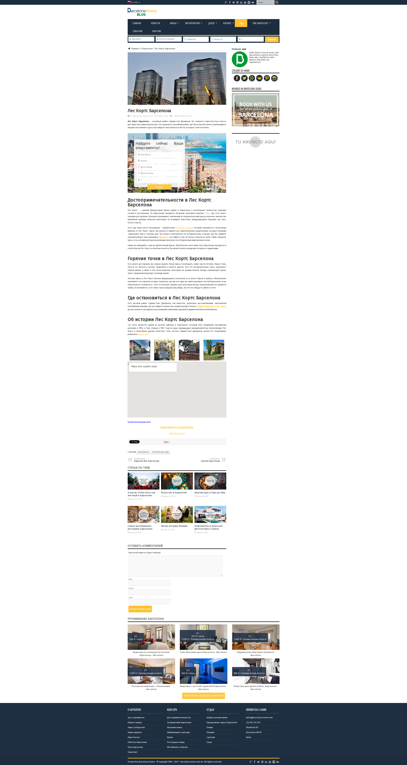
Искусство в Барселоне (174, 492)
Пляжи (210, 727)
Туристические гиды (160, 452)
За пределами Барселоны (179, 722)
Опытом (156, 31)
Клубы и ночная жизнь (217, 717)
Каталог (227, 23)
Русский (134, 2)
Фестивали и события (177, 747)
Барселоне (143, 334)
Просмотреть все (177, 433)
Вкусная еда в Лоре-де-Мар (209, 492)
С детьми (211, 737)
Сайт (130, 597)
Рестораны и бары (176, 742)
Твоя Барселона (135, 747)
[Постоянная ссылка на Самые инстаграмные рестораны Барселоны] (143, 522)
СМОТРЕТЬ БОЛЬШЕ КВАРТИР (203, 695)
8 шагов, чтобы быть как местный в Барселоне (141, 494)
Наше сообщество (136, 727)
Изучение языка (174, 727)
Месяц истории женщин (174, 526)
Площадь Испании (184, 227)
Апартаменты (143, 452)
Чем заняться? (260, 23)
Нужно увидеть (135, 732)
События (137, 31)
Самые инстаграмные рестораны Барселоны (140, 527)
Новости (155, 23)
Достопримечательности (179, 717)
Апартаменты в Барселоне (177, 427)
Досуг (211, 23)
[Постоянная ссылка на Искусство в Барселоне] (177, 489)
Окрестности (147, 116)
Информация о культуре (178, 732)
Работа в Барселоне (137, 742)
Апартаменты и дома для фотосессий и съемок (208, 527)
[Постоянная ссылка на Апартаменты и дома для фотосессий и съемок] (210, 522)
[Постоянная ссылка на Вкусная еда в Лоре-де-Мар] (210, 489)
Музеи (170, 737)
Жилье (173, 23)
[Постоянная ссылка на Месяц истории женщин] (177, 522)
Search (272, 39)
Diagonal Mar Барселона (146, 460)
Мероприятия (192, 23)
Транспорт (133, 752)
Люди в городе (135, 722)
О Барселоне (147, 48)
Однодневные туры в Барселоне (222, 722)
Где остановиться (136, 717)
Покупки (210, 732)
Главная (136, 23)
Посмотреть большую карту (139, 422)
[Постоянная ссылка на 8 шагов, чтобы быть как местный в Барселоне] (143, 489)
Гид (242, 23)
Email (131, 588)
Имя (130, 579)
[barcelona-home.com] (142, 13)
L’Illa (207, 213)
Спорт (209, 742)
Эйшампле (163, 237)
